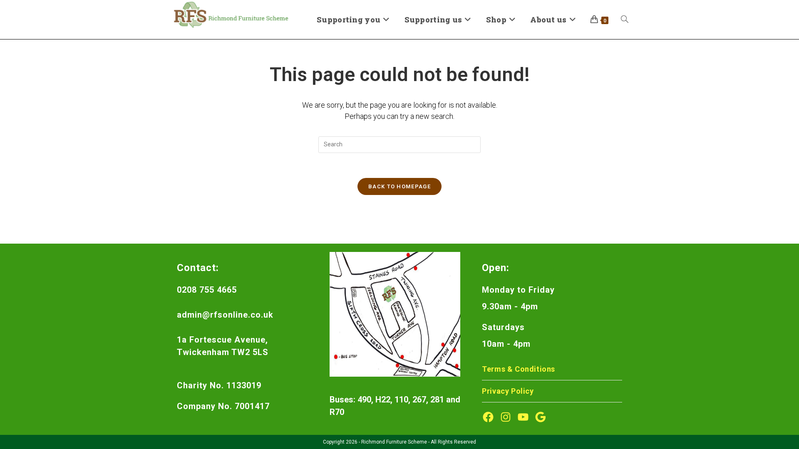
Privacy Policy (507, 391)
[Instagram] (505, 417)
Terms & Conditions (518, 369)
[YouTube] (523, 417)
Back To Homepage (399, 186)
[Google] (540, 417)
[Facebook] (488, 417)
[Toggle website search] (625, 19)
